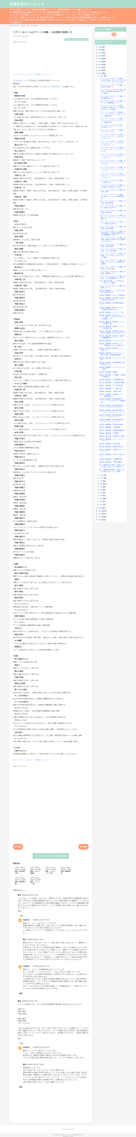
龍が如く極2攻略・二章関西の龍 (110, 459)
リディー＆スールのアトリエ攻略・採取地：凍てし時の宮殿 (112, 250)
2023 (100, 56)
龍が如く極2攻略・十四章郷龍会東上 (112, 379)
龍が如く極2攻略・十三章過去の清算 (112, 382)
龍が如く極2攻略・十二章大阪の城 (111, 385)
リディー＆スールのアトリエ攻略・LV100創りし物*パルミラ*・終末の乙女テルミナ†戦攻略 (112, 107)
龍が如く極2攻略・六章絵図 (109, 433)
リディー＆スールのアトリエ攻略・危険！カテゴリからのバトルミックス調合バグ (112, 217)
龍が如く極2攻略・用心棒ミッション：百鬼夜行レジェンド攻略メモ (111, 344)
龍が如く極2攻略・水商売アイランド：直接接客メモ (111, 395)
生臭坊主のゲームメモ (27, 4)
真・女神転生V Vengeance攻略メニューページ (26, 12)
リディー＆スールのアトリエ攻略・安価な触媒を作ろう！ (112, 97)
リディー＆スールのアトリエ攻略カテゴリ (50, 856)
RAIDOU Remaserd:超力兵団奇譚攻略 (78, 17)
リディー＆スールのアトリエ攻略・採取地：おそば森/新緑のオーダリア (112, 277)
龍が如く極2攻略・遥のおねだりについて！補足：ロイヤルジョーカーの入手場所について (112, 317)
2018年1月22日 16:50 (30, 895)
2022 (100, 59)
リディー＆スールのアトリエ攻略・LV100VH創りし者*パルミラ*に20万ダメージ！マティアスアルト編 (112, 80)
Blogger (71, 1129)
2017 (100, 73)
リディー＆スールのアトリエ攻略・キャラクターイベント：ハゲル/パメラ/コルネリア (112, 136)
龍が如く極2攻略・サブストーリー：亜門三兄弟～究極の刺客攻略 (112, 354)
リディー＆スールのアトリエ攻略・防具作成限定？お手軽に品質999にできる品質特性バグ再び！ (112, 233)
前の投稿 (83, 847)
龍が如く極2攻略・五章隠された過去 (112, 436)
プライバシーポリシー (105, 20)
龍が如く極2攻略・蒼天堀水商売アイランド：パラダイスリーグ (112, 416)
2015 (100, 511)
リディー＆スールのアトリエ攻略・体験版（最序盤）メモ (112, 272)
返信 (19, 911)
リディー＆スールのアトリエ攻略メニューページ (33, 74)
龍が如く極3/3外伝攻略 (38, 20)
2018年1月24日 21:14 (41, 966)
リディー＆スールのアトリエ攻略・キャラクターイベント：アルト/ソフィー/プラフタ (112, 156)
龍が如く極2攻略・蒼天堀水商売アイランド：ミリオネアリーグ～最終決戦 (112, 400)
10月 (102, 478)
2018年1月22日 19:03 (41, 920)
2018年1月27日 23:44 (35, 1064)
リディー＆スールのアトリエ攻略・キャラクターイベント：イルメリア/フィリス (112, 162)
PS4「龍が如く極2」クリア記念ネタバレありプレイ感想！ (112, 282)
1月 (101, 504)
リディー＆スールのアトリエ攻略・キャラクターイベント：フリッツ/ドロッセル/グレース (112, 143)
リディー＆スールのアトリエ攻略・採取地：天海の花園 (112, 227)
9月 (101, 481)
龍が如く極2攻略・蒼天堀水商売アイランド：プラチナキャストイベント (112, 411)
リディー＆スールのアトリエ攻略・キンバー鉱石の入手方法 (112, 222)
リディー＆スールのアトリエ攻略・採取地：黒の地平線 (112, 202)
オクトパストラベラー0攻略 (19, 20)
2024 (100, 53)
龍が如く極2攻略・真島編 (108, 372)
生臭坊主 (26, 920)
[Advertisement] (51, 57)
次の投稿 (18, 847)
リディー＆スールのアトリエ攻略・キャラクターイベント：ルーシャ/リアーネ (112, 149)
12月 (102, 76)
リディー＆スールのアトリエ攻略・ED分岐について (111, 126)
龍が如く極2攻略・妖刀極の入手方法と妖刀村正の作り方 (112, 299)
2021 (100, 61)
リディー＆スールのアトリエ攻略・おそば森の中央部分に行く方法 (112, 186)
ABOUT (93, 20)
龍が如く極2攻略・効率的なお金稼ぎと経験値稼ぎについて (112, 337)
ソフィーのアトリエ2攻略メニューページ (86, 15)
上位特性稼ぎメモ (20, 80)
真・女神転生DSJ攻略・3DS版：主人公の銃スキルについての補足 (112, 470)
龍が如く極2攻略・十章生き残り (110, 391)
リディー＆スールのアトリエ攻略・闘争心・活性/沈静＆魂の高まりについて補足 (112, 91)
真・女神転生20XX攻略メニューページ (50, 17)
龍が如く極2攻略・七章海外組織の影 (112, 430)
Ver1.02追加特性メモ (54, 87)
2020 (100, 64)
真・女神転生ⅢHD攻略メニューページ (56, 12)
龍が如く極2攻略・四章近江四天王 (111, 446)
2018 (100, 70)
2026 (100, 47)
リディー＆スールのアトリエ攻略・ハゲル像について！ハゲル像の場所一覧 (112, 196)
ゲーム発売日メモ (16, 22)
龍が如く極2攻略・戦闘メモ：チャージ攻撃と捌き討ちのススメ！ (112, 308)
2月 (101, 501)
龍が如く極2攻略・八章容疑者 (109, 427)
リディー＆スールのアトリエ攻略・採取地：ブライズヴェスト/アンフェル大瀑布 (112, 255)
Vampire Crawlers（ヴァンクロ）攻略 (60, 20)
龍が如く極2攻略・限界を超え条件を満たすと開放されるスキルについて (112, 332)
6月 (101, 490)
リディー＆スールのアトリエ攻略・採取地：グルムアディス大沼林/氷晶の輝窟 (112, 262)
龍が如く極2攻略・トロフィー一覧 (111, 312)
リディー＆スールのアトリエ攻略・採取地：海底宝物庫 (112, 245)
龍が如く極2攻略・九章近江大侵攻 (111, 424)
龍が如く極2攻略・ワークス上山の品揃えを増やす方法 (112, 291)
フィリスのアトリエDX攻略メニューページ (24, 15)
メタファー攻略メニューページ (20, 10)
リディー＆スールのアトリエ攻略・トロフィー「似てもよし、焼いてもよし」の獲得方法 (112, 114)
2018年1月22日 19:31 (35, 939)
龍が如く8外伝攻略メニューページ (44, 10)
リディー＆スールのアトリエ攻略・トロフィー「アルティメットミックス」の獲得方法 (112, 120)
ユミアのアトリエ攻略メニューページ (23, 17)
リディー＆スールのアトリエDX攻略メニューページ (89, 12)
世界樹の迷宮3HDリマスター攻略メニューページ (74, 10)
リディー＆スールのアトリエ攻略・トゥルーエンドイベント (112, 131)
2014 (100, 514)
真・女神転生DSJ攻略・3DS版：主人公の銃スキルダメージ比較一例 (112, 466)
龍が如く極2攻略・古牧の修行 (109, 444)
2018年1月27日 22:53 (41, 1047)
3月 (101, 498)
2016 (100, 508)
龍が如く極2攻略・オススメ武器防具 (112, 295)
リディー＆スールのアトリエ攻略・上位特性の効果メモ (112, 86)
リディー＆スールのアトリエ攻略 (76, 39)
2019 (100, 67)
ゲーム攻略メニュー (82, 20)
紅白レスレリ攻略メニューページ (104, 17)
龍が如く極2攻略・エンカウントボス (112, 341)
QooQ (71, 1136)
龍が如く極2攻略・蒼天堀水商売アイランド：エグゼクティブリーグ (112, 406)
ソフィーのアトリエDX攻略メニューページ (55, 15)
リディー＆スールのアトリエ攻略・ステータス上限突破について (112, 102)
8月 (101, 484)
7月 (101, 487)
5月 (101, 492)
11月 (102, 475)
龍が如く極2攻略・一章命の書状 (110, 462)
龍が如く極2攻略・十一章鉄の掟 (110, 388)
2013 (100, 517)
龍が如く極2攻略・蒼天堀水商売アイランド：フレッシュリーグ (112, 420)
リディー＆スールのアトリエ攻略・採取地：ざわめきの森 (112, 267)
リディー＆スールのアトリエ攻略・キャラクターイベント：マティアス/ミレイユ (112, 169)
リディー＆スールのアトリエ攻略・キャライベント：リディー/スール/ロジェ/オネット (112, 175)
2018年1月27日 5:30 (29, 1001)
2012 (100, 520)
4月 (101, 495)
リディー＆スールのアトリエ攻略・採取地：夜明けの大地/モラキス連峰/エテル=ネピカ (112, 239)
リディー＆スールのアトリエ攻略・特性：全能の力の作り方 (112, 206)
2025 (100, 50)
